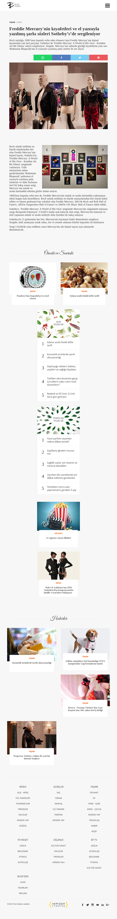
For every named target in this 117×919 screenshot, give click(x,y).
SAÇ (58, 792)
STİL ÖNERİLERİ (23, 798)
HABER (19, 22)
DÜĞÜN (23, 825)
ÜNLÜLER (22, 814)
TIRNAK (58, 798)
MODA (22, 786)
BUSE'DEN (22, 876)
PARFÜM (58, 814)
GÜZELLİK (58, 786)
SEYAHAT (94, 792)
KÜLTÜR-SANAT (94, 867)
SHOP (23, 882)
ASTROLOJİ (23, 862)
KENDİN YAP (23, 820)
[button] (47, 150)
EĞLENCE (58, 839)
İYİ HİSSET (23, 839)
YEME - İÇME (94, 803)
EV (94, 798)
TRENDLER (23, 809)
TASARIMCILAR (23, 803)
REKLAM (23, 893)
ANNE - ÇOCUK (94, 809)
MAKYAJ (58, 803)
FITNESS (23, 856)
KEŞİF (94, 831)
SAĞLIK (23, 845)
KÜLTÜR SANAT (58, 845)
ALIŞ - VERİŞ (22, 792)
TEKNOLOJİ (94, 820)
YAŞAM (12, 22)
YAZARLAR (23, 887)
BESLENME (23, 851)
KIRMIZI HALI (59, 862)
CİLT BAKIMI (58, 809)
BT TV (94, 839)
